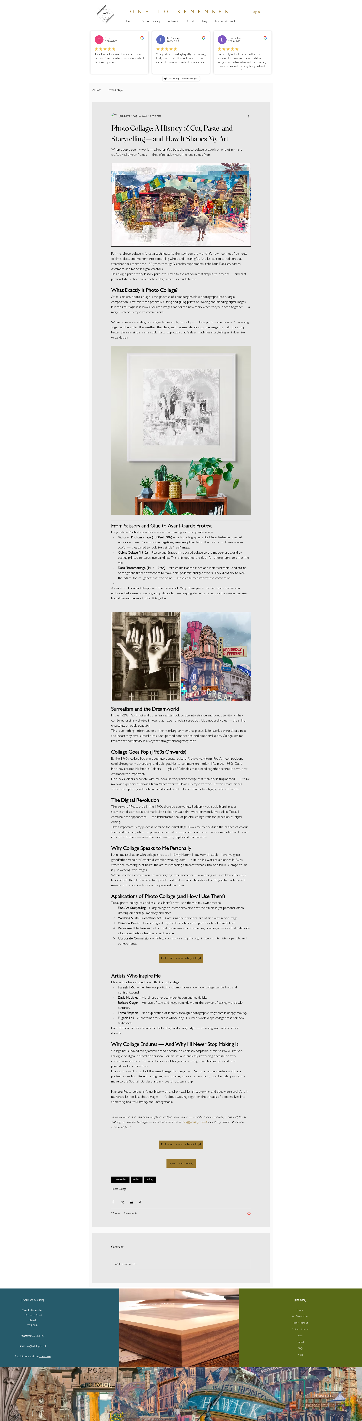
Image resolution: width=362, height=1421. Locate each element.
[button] (250, 659)
